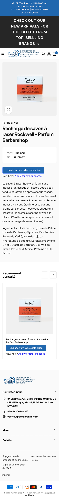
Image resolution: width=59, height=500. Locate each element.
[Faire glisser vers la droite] (53, 274)
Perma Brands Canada (20, 493)
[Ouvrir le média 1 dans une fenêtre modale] (29, 89)
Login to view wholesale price (24, 170)
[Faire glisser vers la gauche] (44, 274)
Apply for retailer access (28, 176)
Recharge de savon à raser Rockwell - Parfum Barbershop (27, 341)
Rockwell (10, 122)
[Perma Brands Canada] (18, 383)
